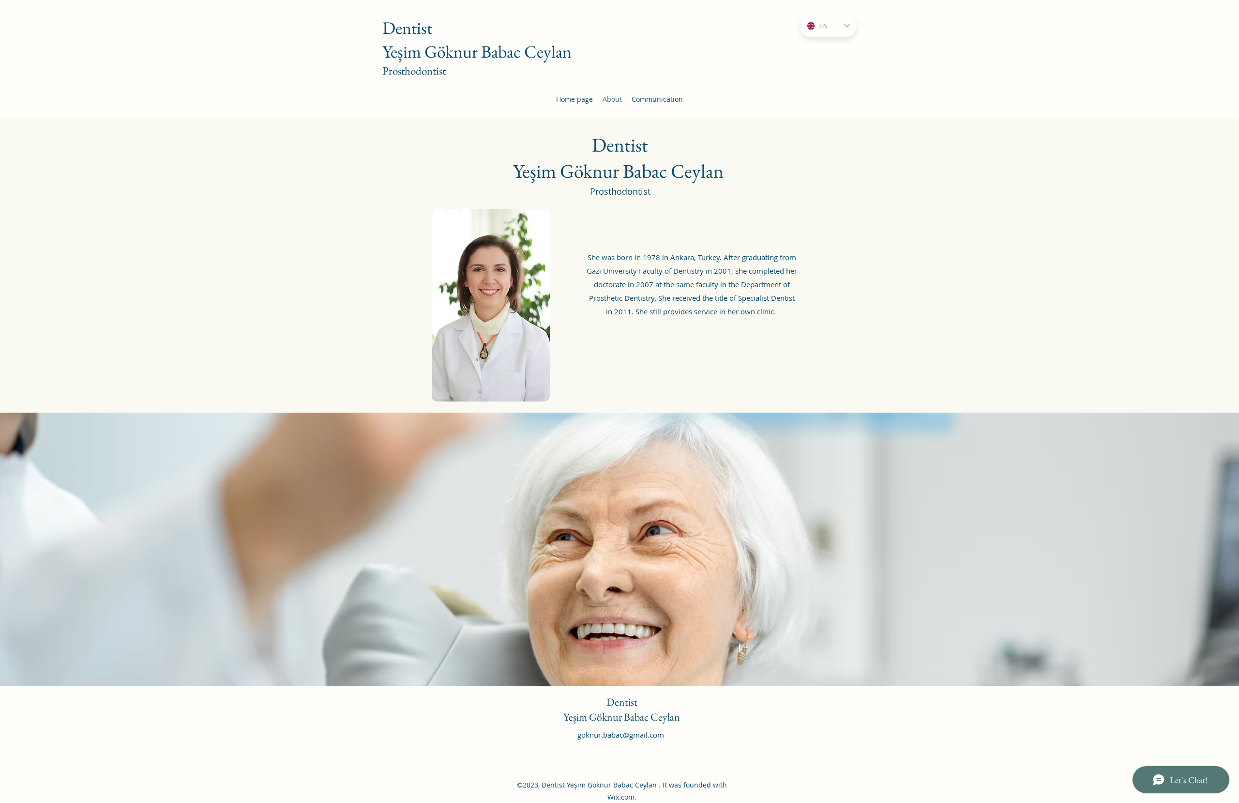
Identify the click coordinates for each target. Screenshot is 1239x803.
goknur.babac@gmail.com (620, 735)
